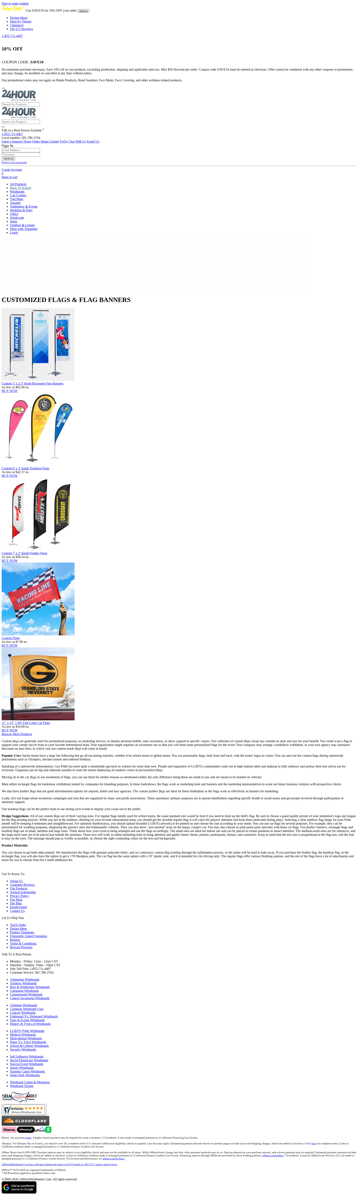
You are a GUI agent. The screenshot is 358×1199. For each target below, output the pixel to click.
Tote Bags (16, 199)
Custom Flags (11, 638)
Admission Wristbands (24, 979)
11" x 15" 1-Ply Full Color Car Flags (26, 723)
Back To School (20, 188)
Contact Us (17, 911)
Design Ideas (18, 17)
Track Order (18, 925)
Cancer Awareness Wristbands (30, 998)
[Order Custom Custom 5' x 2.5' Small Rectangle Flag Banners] (38, 379)
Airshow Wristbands (23, 983)
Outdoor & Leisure (22, 225)
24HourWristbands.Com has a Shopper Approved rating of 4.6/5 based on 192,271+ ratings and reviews (59, 1164)
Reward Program (21, 947)
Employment (18, 907)
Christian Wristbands (23, 1005)
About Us (16, 881)
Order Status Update (45, 141)
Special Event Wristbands (26, 1064)
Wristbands (17, 191)
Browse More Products (17, 734)
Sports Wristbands (22, 1067)
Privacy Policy (19, 896)
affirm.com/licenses (114, 1158)
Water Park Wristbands (25, 1075)
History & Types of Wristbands (30, 1024)
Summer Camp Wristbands (27, 1071)
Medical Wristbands (23, 1034)
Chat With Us (77, 141)
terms (28, 1137)
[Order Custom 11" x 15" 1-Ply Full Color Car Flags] (38, 719)
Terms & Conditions (23, 943)
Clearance (16, 25)
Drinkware (17, 217)
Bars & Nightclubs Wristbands (30, 987)
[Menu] (3, 88)
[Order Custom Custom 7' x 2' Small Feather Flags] (38, 549)
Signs (13, 221)
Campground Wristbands (26, 994)
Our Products (18, 888)
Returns (15, 940)
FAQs (64, 141)
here (314, 1143)
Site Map (16, 903)
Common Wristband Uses (27, 1009)
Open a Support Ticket (16, 141)
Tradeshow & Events (23, 206)
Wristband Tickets (21, 1086)
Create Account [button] (12, 169)
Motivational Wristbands (26, 1038)
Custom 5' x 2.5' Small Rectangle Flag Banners (32, 383)
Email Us (93, 141)
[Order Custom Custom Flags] (38, 634)
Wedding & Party (21, 210)
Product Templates (22, 932)
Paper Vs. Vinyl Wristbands (28, 1042)
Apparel (15, 202)
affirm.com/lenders (272, 1155)
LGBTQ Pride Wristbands (27, 1031)
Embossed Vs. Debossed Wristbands (34, 1016)
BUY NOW (10, 391)
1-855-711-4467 (12, 36)
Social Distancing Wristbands (29, 1060)
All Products (18, 184)
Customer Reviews (22, 884)
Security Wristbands (23, 1049)
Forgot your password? (14, 162)
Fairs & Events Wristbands (27, 1020)
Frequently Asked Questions (28, 936)
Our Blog (16, 899)
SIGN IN (8, 158)
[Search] (3, 126)
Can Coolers (18, 195)
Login (14, 232)
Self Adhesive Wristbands (27, 1056)
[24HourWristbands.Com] (19, 100)
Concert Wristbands (23, 1012)
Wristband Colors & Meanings (30, 1082)
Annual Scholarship (23, 892)
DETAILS (83, 11)
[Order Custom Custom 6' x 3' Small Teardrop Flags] (38, 464)
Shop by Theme (20, 21)
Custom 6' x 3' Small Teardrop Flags (25, 468)
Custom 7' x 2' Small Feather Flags (24, 553)
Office (14, 214)
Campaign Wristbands (24, 990)
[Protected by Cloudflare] (25, 1124)
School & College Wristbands (29, 1045)
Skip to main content (15, 3)
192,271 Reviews (21, 29)
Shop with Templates (23, 229)
